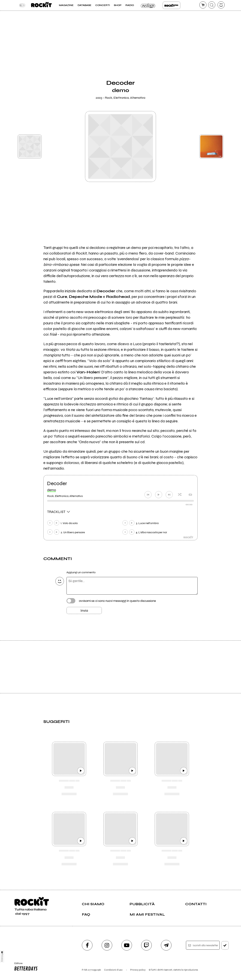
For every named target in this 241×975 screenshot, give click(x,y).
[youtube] (126, 945)
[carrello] (202, 4)
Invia (84, 610)
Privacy (2, 957)
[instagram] (107, 945)
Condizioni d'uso (113, 969)
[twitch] (146, 945)
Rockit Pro (171, 5)
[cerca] (211, 4)
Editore (17, 965)
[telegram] (166, 945)
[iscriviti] (225, 945)
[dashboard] (221, 4)
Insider (148, 5)
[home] (41, 5)
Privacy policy (138, 969)
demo (51, 490)
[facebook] (87, 945)
